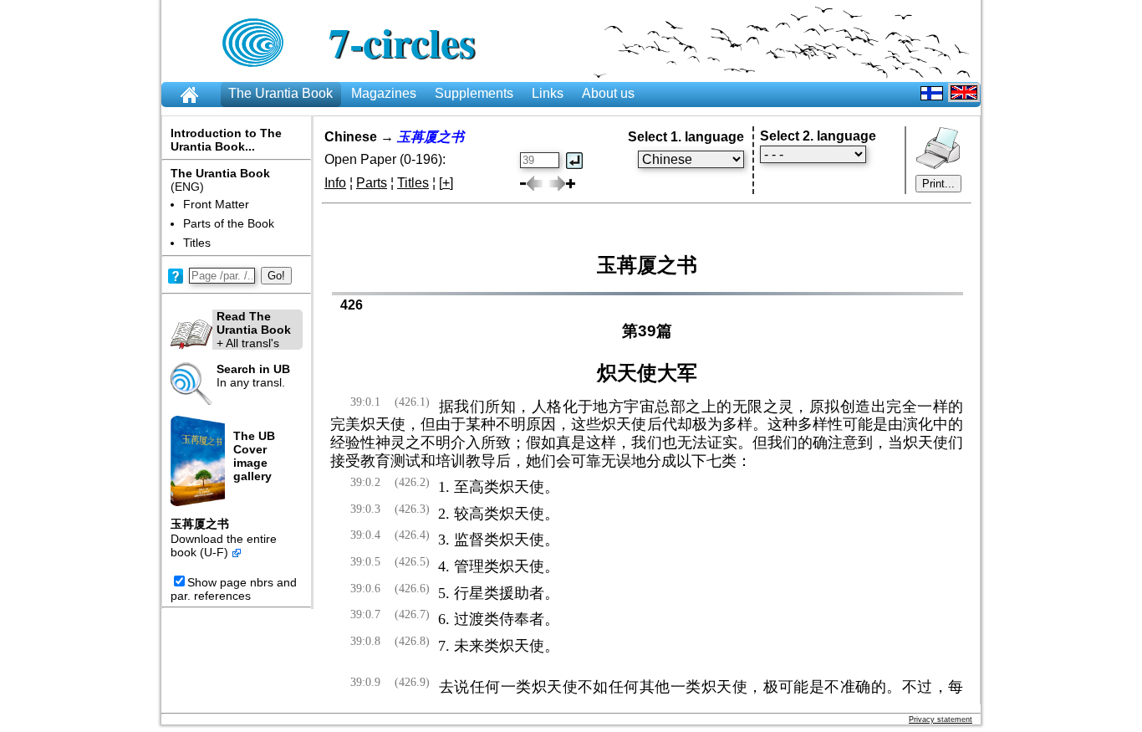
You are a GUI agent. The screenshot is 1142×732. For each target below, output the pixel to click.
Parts (371, 183)
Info (335, 183)
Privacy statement (940, 719)
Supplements (474, 93)
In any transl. (253, 375)
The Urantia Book (280, 93)
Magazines (383, 93)
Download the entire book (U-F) (224, 545)
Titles (197, 242)
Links (547, 93)
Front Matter (216, 204)
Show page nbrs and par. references (234, 589)
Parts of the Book (228, 223)
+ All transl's (254, 330)
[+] (446, 183)
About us (608, 93)
